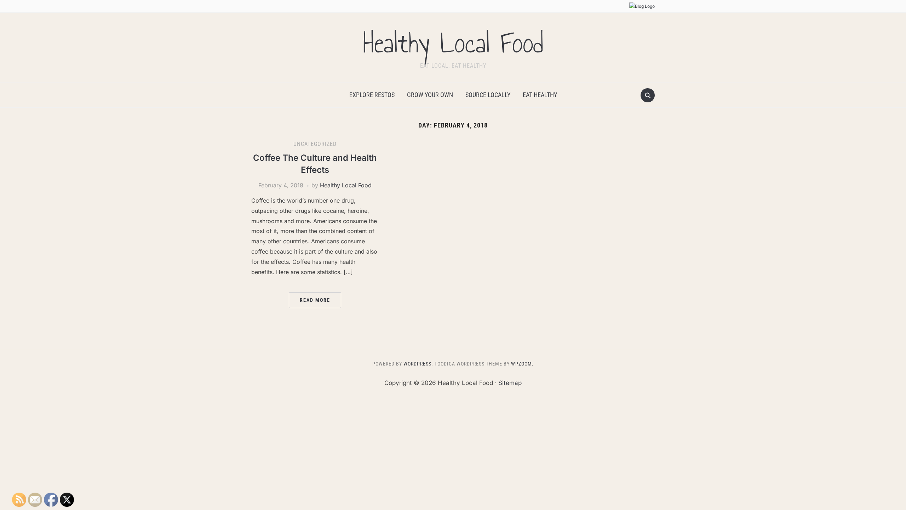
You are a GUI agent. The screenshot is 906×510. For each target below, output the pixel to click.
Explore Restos (372, 94)
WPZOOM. (522, 364)
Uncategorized (315, 144)
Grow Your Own (430, 94)
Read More (315, 300)
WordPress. (418, 364)
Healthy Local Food (453, 43)
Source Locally (487, 94)
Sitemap (510, 382)
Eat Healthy (540, 94)
